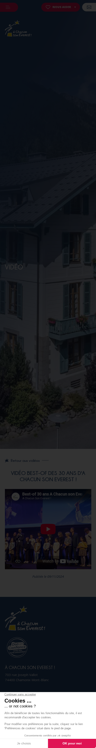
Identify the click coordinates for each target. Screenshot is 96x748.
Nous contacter (89, 7)
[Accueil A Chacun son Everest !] (18, 29)
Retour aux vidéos (25, 460)
